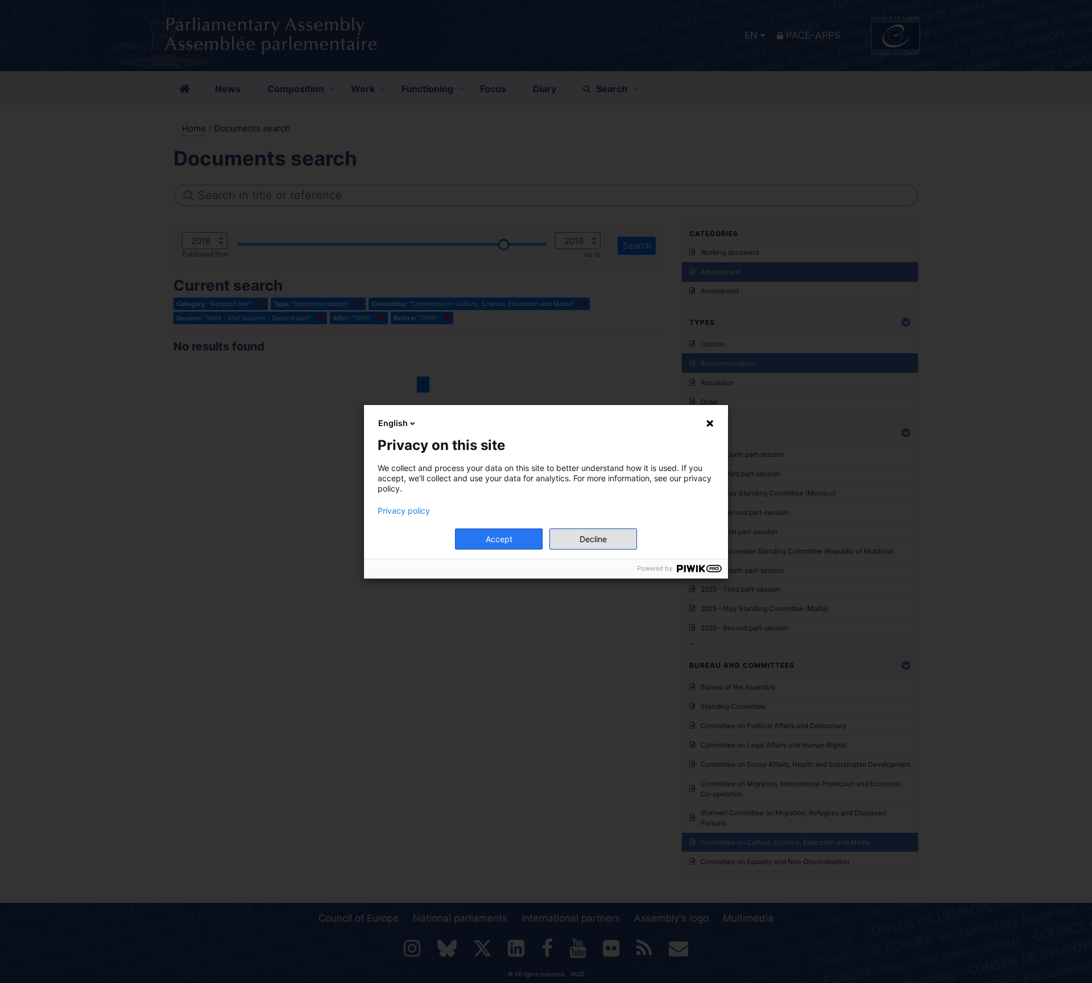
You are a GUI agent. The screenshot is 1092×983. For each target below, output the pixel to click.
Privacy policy (404, 510)
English (393, 423)
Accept (499, 539)
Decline (593, 539)
